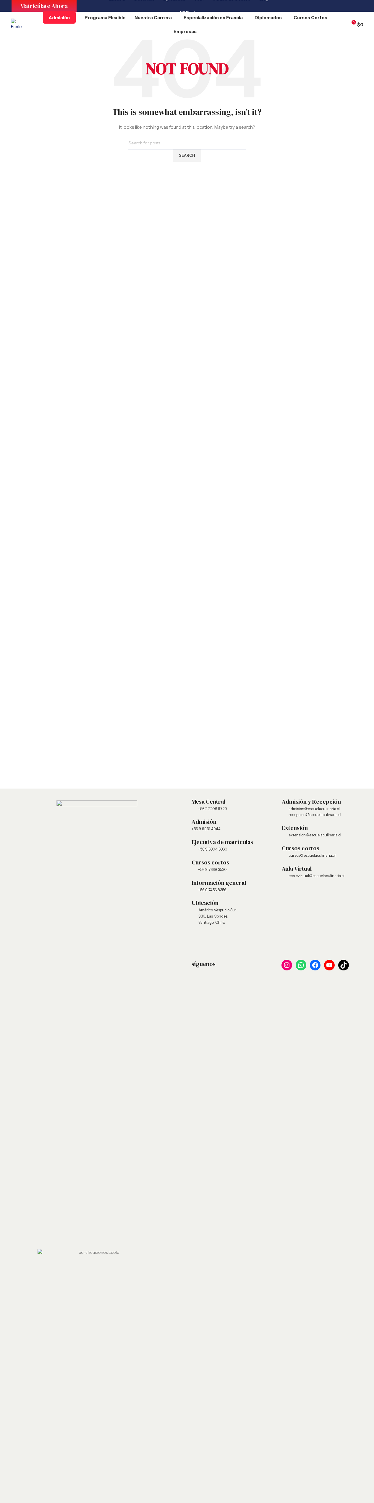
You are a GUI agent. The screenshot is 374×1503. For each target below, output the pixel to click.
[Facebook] (315, 965)
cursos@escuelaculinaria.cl (312, 855)
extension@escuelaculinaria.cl (315, 835)
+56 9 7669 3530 (212, 869)
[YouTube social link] (340, 6)
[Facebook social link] (325, 6)
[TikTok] (343, 965)
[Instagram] (286, 965)
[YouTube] (329, 965)
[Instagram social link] (295, 6)
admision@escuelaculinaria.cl (314, 808)
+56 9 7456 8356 (212, 889)
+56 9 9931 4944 (206, 828)
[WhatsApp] (301, 965)
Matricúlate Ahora (44, 6)
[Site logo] (16, 24)
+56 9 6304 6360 (212, 849)
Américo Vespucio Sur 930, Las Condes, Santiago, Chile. (217, 916)
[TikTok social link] (354, 6)
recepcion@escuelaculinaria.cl (315, 814)
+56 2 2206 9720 (212, 808)
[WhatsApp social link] (310, 6)
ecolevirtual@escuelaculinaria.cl (316, 875)
